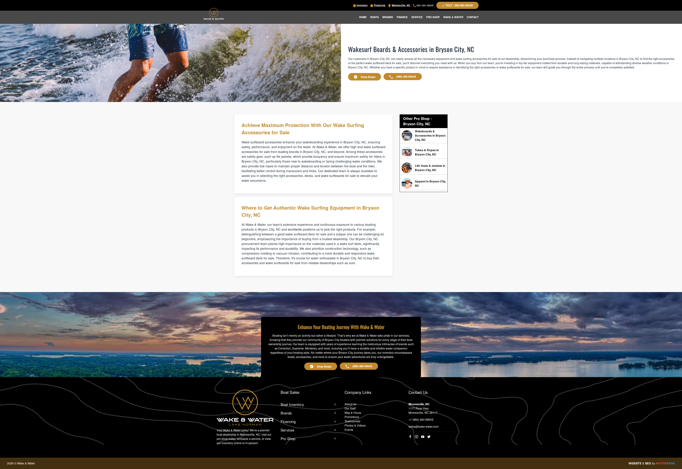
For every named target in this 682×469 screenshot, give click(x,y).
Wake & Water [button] (453, 17)
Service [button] (417, 17)
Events (349, 430)
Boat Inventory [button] (292, 404)
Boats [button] (374, 17)
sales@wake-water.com (423, 426)
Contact (473, 17)
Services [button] (287, 430)
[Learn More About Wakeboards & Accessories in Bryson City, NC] (423, 135)
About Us (350, 404)
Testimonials (352, 421)
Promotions (352, 417)
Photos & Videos (355, 425)
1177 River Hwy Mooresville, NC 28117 (422, 410)
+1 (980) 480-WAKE (421, 419)
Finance (402, 17)
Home (363, 17)
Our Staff (350, 408)
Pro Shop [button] (433, 17)
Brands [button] (387, 17)
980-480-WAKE (425, 5)
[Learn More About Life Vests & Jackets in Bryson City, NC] (423, 167)
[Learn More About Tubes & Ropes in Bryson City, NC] (423, 152)
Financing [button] (288, 421)
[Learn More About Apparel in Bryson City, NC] (423, 183)
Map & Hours (353, 413)
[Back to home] (213, 14)
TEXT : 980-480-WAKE (459, 5)
